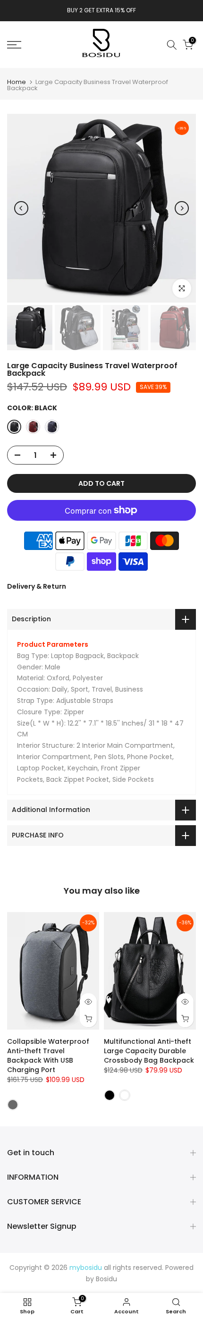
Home (16, 81)
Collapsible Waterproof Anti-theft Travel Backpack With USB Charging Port (48, 1056)
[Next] (182, 208)
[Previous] (21, 208)
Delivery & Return (36, 586)
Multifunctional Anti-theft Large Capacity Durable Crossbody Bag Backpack (149, 1051)
